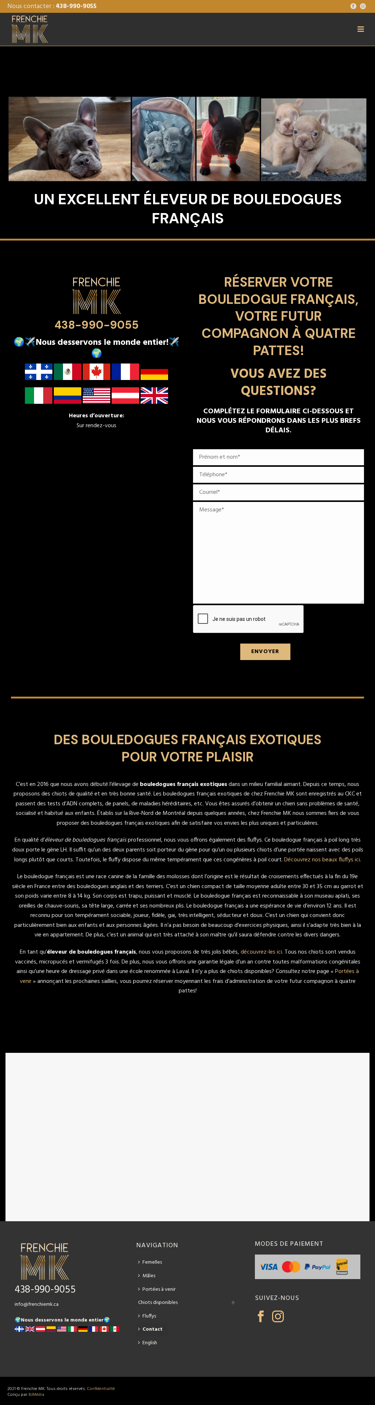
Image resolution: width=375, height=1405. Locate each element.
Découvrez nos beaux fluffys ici (322, 860)
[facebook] (261, 1317)
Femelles (152, 1262)
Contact (152, 1329)
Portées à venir (158, 1289)
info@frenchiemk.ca (37, 1304)
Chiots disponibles (158, 1302)
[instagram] (278, 1317)
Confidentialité (101, 1389)
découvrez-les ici (261, 952)
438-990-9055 (76, 6)
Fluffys (149, 1316)
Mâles (148, 1276)
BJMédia (36, 1394)
